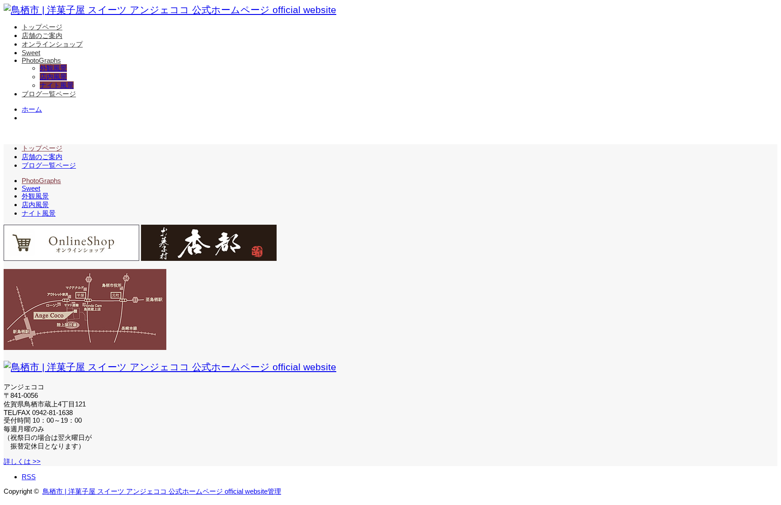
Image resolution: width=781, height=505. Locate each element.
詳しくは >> (22, 461)
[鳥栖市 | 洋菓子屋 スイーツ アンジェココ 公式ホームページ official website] (170, 10)
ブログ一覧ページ (49, 94)
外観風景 (53, 68)
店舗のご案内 (42, 35)
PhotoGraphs (41, 60)
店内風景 (53, 76)
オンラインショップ (52, 44)
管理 (274, 491)
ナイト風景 (57, 85)
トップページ (42, 27)
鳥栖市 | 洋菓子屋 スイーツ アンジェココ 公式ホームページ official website (155, 491)
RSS (29, 477)
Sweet (31, 53)
